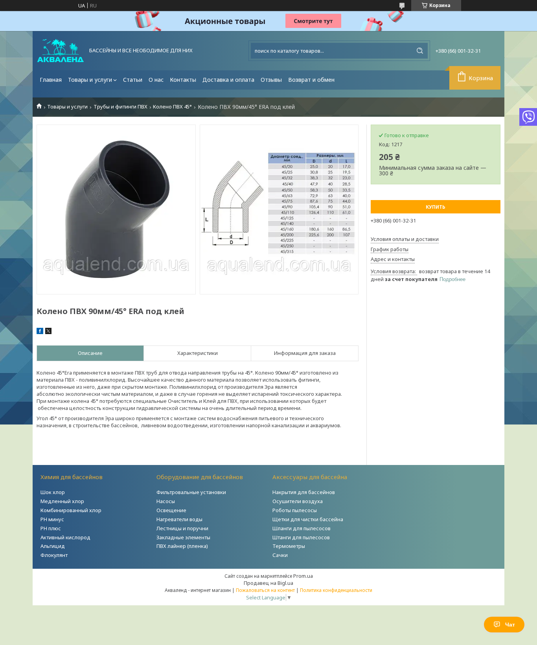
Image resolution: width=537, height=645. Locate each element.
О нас (156, 79)
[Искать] (420, 51)
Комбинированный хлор (70, 510)
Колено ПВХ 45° (172, 106)
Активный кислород (65, 537)
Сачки (280, 555)
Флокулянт (54, 555)
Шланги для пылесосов (301, 528)
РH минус (52, 519)
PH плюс (50, 528)
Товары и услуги (90, 79)
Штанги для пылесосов (301, 537)
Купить (435, 207)
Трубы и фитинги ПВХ (120, 106)
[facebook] (40, 332)
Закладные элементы (183, 537)
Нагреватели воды (179, 519)
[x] (48, 332)
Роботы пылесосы (294, 510)
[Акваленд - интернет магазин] (60, 50)
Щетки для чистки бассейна (307, 519)
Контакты (183, 79)
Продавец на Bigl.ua (268, 582)
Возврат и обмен (311, 79)
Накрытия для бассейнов (303, 492)
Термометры (288, 545)
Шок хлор (52, 492)
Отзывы (271, 79)
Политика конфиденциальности (336, 590)
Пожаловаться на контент (265, 590)
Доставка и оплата (228, 79)
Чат (510, 624)
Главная (51, 79)
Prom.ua (303, 575)
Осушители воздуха (297, 501)
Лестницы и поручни (182, 528)
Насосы (165, 501)
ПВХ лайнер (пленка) (182, 545)
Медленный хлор (62, 501)
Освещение (171, 510)
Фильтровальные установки (191, 492)
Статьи (132, 79)
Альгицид (52, 545)
